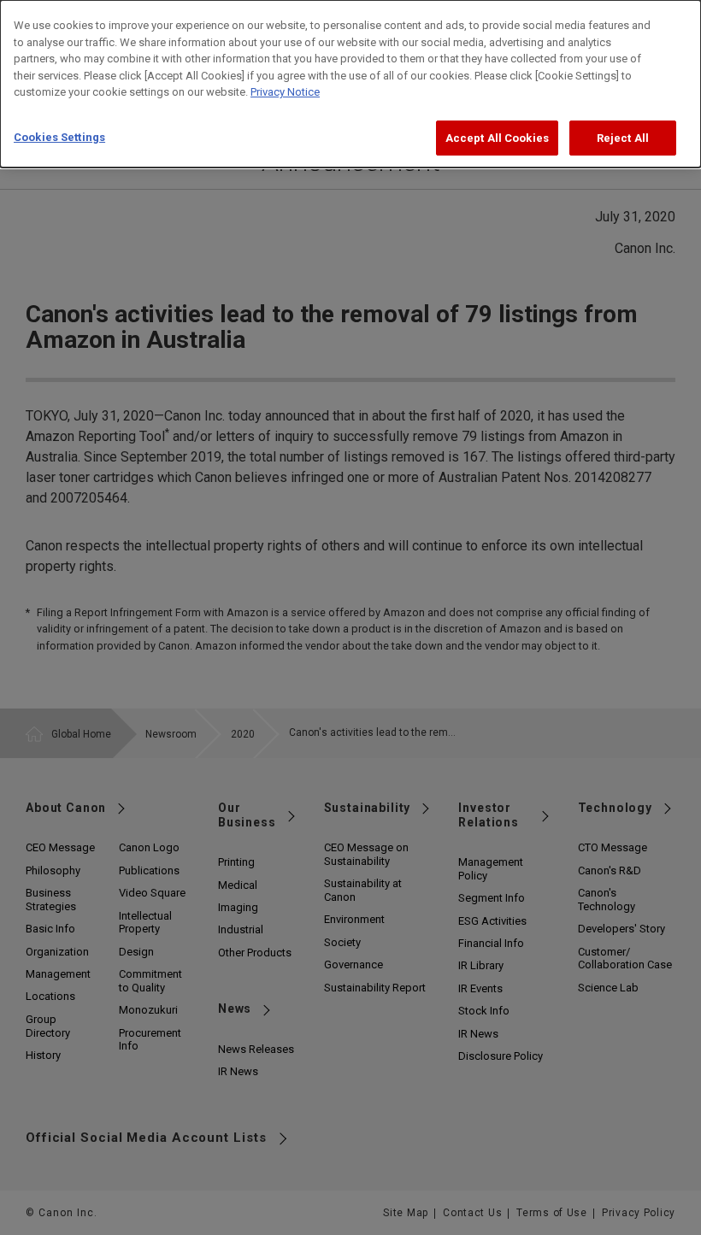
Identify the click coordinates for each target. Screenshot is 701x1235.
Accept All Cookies (497, 138)
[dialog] (350, 84)
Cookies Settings (59, 137)
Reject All (623, 138)
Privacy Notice (285, 91)
